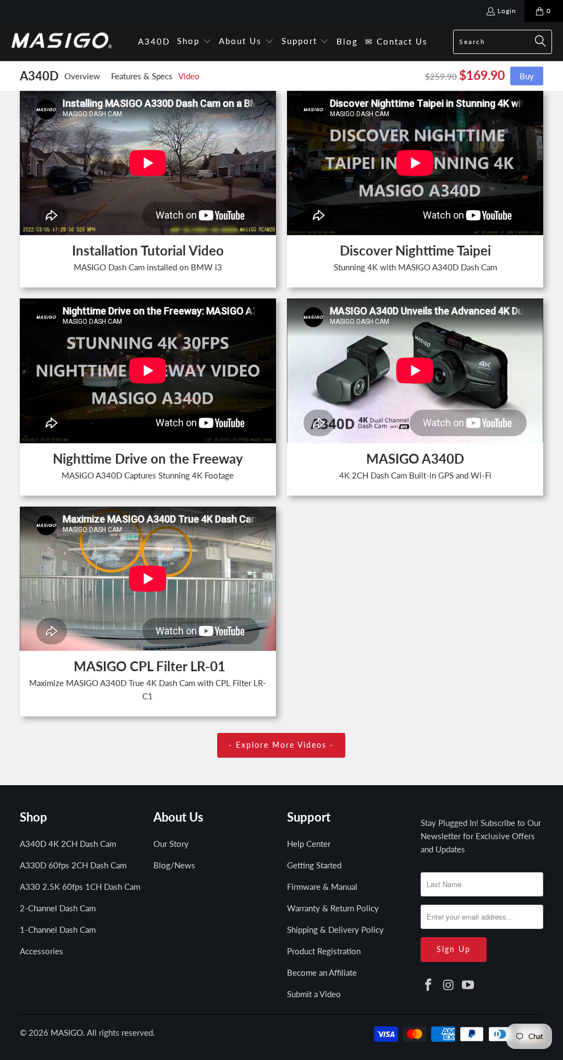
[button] (194, 42)
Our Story (171, 844)
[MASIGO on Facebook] (429, 985)
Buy (527, 76)
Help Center (308, 844)
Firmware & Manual (322, 887)
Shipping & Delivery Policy (335, 929)
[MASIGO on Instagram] (448, 985)
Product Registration (324, 951)
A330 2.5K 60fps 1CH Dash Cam (80, 887)
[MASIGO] (62, 41)
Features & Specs (142, 76)
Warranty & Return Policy (333, 908)
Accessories (41, 951)
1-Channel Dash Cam (58, 929)
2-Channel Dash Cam (58, 908)
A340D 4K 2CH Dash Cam (68, 844)
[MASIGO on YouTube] (468, 985)
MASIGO (67, 1032)
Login (507, 11)
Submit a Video (314, 994)
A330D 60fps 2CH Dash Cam (73, 865)
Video (189, 76)
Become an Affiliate (322, 972)
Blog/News (174, 865)
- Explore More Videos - (281, 744)
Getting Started (314, 865)
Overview (82, 76)
